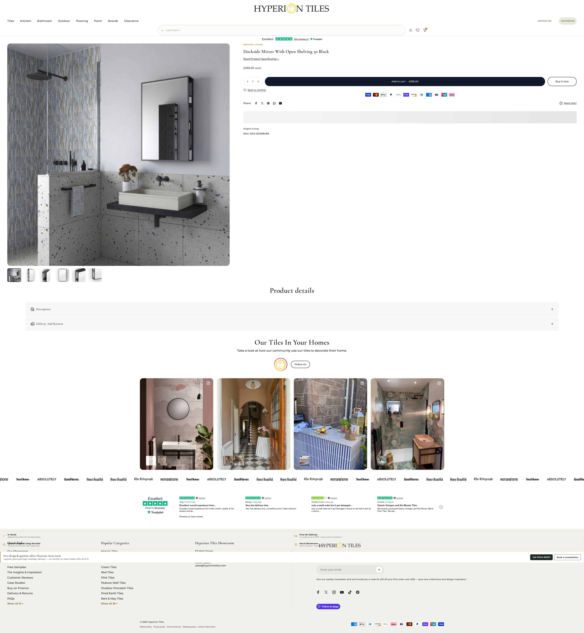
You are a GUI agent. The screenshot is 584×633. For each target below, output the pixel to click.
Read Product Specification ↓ (261, 58)
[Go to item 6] (95, 275)
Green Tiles (108, 567)
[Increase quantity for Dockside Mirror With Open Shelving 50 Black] (258, 81)
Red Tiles (107, 572)
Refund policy (146, 627)
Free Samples (16, 567)
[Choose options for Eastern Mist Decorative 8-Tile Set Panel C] (151, 461)
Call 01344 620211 (541, 557)
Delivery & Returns (20, 593)
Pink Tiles (107, 577)
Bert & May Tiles (112, 598)
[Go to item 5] (78, 275)
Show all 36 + (109, 603)
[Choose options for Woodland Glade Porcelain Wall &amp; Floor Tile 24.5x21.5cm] (382, 461)
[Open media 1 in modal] (118, 154)
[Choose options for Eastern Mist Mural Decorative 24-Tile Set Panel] (162, 461)
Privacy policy (159, 627)
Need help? (570, 103)
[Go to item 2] (30, 275)
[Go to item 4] (62, 275)
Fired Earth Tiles (112, 593)
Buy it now (562, 81)
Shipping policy (189, 627)
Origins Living (251, 128)
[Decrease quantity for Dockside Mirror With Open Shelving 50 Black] (246, 81)
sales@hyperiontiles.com (210, 565)
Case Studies (16, 582)
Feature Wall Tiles (113, 582)
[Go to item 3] (46, 275)
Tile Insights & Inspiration (24, 572)
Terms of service (174, 627)
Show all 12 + (15, 603)
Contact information (206, 627)
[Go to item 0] (14, 275)
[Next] (221, 162)
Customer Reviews (20, 577)
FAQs (10, 598)
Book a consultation (567, 557)
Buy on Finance (18, 588)
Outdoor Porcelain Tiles (117, 588)
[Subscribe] (379, 570)
